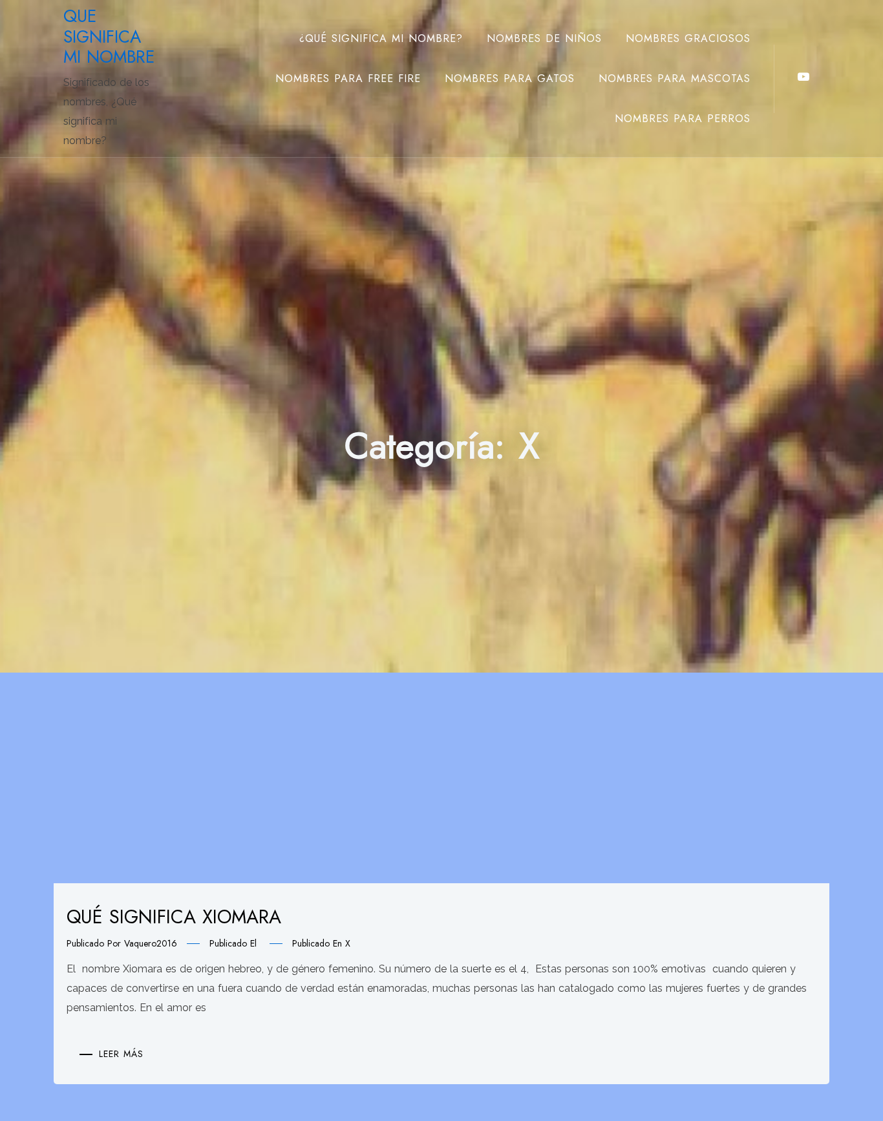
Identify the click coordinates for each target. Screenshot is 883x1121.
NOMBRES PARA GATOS (510, 78)
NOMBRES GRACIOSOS (688, 38)
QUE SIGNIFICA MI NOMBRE (108, 36)
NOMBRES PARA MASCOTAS (674, 78)
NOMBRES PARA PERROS (682, 118)
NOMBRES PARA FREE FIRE (348, 78)
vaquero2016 (150, 943)
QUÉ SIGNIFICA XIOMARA (174, 916)
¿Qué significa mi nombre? (381, 38)
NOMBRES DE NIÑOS (544, 38)
